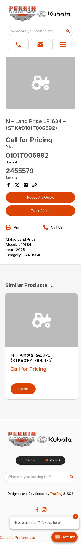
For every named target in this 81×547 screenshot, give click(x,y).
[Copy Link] (34, 185)
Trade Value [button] (40, 211)
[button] (18, 44)
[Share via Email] (25, 185)
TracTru (55, 494)
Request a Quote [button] (40, 197)
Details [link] (23, 389)
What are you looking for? (33, 31)
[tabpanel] (40, 83)
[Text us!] (64, 537)
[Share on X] (17, 185)
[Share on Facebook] (8, 185)
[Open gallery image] (40, 83)
